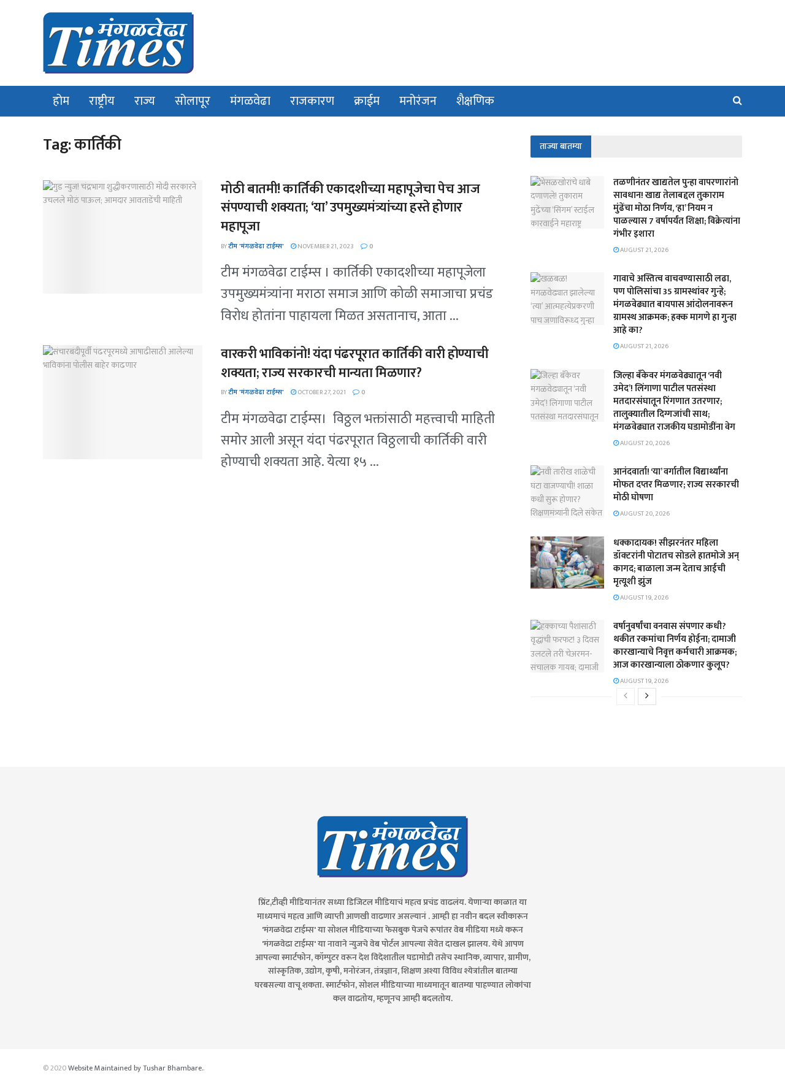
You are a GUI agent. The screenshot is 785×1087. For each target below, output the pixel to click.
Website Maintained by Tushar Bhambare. (135, 1068)
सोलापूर (192, 101)
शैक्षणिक (475, 101)
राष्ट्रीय (102, 101)
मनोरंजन (418, 101)
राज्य (144, 101)
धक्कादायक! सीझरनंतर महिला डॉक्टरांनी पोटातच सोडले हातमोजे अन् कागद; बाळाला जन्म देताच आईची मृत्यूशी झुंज (676, 562)
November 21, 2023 (325, 246)
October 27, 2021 (321, 392)
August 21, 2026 (643, 250)
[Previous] (625, 696)
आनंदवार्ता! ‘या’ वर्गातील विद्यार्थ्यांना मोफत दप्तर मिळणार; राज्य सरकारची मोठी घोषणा (676, 484)
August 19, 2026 (643, 597)
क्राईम (367, 101)
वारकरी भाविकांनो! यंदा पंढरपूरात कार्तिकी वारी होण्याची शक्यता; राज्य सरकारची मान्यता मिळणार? (354, 363)
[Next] (647, 696)
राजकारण (312, 101)
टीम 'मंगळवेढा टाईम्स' (256, 246)
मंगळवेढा (250, 101)
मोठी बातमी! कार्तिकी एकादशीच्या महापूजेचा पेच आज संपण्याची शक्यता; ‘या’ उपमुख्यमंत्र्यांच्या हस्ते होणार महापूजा (350, 208)
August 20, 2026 (644, 443)
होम (61, 101)
